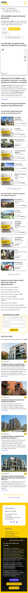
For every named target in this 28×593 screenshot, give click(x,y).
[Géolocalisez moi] (4, 317)
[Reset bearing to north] (25, 54)
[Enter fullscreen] (25, 57)
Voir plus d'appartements (14, 188)
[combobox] (14, 321)
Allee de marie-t (19, 140)
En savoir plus (14, 580)
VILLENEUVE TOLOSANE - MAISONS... (18, 223)
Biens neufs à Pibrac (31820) (9, 296)
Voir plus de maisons (14, 274)
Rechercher (14, 330)
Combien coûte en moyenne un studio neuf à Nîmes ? (12, 437)
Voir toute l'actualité (14, 497)
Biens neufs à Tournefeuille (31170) (10, 292)
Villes (4, 28)
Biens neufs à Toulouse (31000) (9, 287)
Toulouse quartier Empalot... (20, 151)
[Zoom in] (25, 50)
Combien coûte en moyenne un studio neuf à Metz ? (12, 401)
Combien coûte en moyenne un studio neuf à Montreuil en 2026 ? (13, 365)
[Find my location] (25, 60)
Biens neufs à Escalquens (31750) (10, 310)
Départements (14, 28)
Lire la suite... (4, 99)
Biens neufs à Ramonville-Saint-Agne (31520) (13, 307)
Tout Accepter (14, 588)
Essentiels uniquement (14, 584)
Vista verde (18, 164)
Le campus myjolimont (18, 118)
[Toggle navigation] (25, 3)
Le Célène (17, 128)
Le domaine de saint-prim (19, 238)
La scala (17, 211)
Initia (16, 250)
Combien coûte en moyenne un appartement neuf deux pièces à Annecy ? (13, 477)
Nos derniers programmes (12, 37)
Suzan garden (19, 262)
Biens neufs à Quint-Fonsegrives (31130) (12, 294)
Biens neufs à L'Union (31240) (9, 303)
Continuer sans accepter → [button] (17, 540)
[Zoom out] (25, 52)
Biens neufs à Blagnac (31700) (9, 290)
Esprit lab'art (18, 199)
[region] (14, 61)
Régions (5, 32)
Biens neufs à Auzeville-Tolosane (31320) (12, 305)
